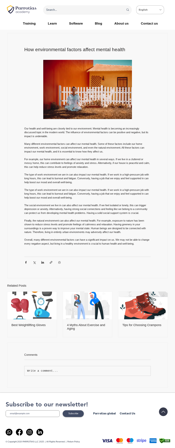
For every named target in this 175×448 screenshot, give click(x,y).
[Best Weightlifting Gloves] (32, 305)
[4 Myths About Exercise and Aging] (87, 305)
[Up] (163, 411)
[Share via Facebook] (26, 262)
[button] (52, 23)
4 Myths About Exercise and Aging (86, 326)
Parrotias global (104, 413)
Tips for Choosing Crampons (141, 325)
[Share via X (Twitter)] (34, 262)
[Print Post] (59, 262)
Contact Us (127, 413)
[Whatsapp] (9, 432)
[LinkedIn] (39, 432)
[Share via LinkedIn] (42, 262)
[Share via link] (51, 262)
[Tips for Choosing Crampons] (143, 305)
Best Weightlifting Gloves (28, 325)
